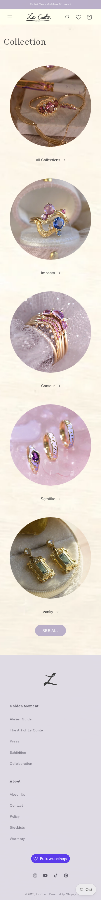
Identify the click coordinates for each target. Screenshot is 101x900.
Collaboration (21, 763)
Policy (15, 816)
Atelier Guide (21, 719)
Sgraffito (48, 499)
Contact (16, 805)
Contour (48, 386)
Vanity (48, 612)
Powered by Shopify (62, 894)
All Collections (48, 160)
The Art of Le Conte (26, 730)
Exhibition (18, 752)
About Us (17, 794)
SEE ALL (50, 631)
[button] (9, 17)
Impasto (48, 273)
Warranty (17, 839)
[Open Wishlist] (78, 17)
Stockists (17, 827)
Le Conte (42, 894)
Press (14, 741)
